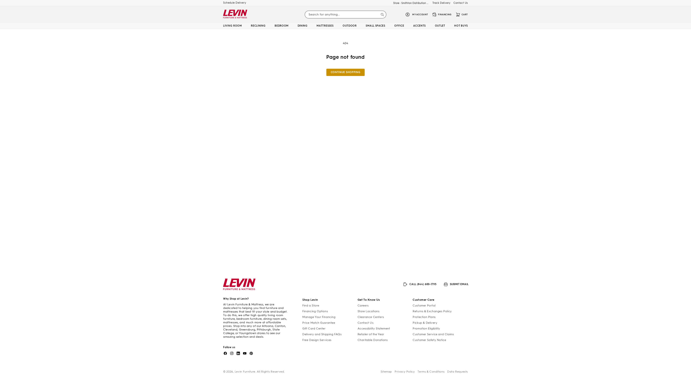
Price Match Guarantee (318, 322)
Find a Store (310, 305)
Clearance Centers (371, 317)
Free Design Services (316, 340)
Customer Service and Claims (433, 334)
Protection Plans (424, 317)
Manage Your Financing (319, 317)
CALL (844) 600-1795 (422, 284)
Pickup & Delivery (425, 322)
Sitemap (386, 371)
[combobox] (345, 14)
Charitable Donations (373, 340)
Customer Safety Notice (429, 340)
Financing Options (315, 311)
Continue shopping (345, 72)
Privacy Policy (405, 371)
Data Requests (457, 371)
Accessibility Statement (374, 328)
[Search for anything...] (382, 14)
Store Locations (369, 311)
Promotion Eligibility (426, 328)
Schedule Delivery (234, 2)
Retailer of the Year (371, 334)
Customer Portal (424, 305)
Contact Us (460, 2)
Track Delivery (441, 2)
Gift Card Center (314, 328)
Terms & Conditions (430, 371)
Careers (363, 305)
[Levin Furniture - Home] (235, 14)
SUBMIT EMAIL (459, 284)
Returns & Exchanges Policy (432, 311)
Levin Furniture (245, 371)
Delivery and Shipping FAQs (322, 334)
